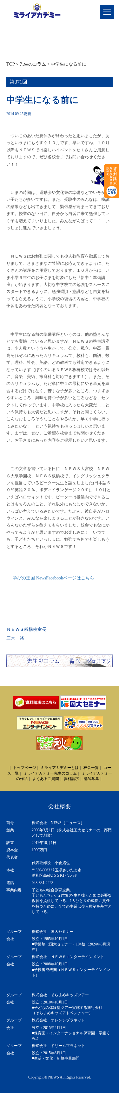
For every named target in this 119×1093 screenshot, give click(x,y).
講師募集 (91, 778)
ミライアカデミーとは (60, 767)
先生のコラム (32, 64)
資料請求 (71, 778)
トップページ (24, 767)
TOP (10, 64)
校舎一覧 (91, 767)
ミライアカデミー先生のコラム (50, 773)
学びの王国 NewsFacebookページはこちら (53, 578)
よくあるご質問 (45, 778)
